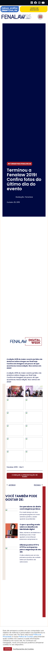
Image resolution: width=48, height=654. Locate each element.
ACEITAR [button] (8, 649)
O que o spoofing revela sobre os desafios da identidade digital (30, 526)
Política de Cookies (26, 637)
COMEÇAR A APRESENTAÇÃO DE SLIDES (25, 476)
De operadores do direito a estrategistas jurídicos (30, 507)
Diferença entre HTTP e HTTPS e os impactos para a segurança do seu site (30, 548)
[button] (40, 17)
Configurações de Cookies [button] (23, 649)
